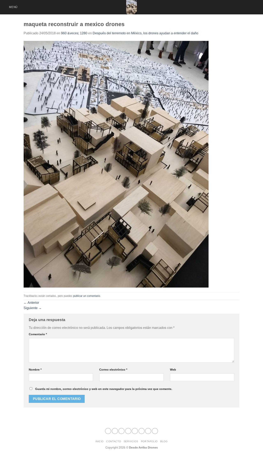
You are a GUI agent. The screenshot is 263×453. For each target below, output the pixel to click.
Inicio (99, 441)
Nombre (35, 369)
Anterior (31, 302)
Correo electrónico (113, 369)
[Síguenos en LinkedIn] (252, 7)
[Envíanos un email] (241, 7)
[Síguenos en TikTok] (230, 7)
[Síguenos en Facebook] (219, 7)
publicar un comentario (86, 295)
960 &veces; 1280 (74, 33)
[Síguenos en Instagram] (225, 7)
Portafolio (149, 441)
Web (173, 369)
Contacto (113, 441)
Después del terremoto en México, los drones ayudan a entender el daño (145, 33)
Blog (163, 441)
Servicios (131, 441)
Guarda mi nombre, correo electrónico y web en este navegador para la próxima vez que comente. (103, 389)
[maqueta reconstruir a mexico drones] (116, 164)
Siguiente (33, 308)
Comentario (38, 334)
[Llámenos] (246, 7)
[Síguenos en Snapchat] (235, 7)
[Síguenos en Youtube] (257, 7)
